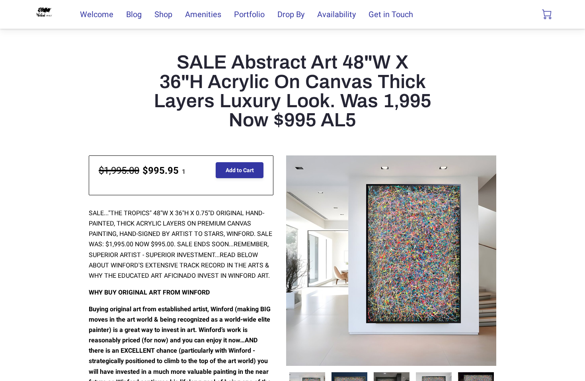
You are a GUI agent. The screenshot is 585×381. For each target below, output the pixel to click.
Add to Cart (240, 170)
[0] (547, 14)
